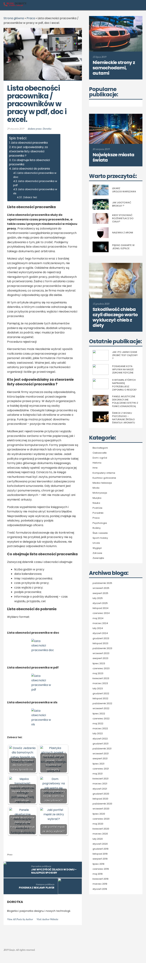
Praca (31, 18)
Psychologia (100, 523)
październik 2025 (102, 583)
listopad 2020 (100, 798)
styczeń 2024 (100, 633)
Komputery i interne (104, 473)
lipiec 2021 (98, 763)
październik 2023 (102, 648)
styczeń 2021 (100, 788)
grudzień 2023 (101, 638)
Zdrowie (97, 553)
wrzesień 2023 (101, 653)
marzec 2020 (100, 833)
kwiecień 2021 (100, 778)
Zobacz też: (30, 197)
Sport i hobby (100, 538)
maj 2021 (98, 773)
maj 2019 (98, 874)
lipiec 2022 (99, 713)
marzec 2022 (100, 728)
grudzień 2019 (100, 848)
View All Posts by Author (20, 919)
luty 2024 (98, 628)
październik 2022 (102, 703)
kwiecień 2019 (100, 879)
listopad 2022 (100, 698)
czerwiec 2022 (101, 718)
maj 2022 (98, 723)
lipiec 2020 (99, 813)
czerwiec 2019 (101, 869)
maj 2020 (98, 823)
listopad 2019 (100, 853)
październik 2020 (102, 803)
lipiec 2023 (99, 663)
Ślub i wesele (100, 533)
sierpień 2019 (100, 858)
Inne (95, 467)
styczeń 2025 (100, 603)
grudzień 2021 (100, 743)
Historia (97, 462)
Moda (96, 487)
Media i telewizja (102, 483)
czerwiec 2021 (101, 768)
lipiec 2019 (98, 864)
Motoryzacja (100, 492)
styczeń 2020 (100, 844)
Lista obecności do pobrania (31, 168)
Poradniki (98, 513)
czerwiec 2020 (101, 818)
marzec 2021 (100, 783)
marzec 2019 (100, 884)
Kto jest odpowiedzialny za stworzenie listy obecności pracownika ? (28, 151)
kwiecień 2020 (101, 828)
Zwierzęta (98, 558)
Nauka (96, 503)
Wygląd (97, 548)
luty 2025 (98, 598)
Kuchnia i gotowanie (104, 478)
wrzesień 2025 (101, 588)
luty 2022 (98, 733)
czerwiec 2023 (101, 668)
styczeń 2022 (100, 738)
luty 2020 (98, 839)
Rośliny (97, 528)
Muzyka (97, 498)
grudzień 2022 (101, 693)
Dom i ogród (100, 457)
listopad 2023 (100, 643)
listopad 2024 (100, 608)
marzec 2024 (100, 623)
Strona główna (14, 18)
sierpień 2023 (100, 658)
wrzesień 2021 (101, 753)
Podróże (97, 508)
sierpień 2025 (100, 593)
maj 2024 (98, 618)
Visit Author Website (47, 919)
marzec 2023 (100, 683)
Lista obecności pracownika (29, 143)
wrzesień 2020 (101, 808)
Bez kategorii (100, 448)
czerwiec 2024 (101, 613)
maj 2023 (98, 673)
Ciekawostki (100, 452)
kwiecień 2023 (101, 678)
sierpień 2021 (100, 758)
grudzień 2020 (101, 793)
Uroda (96, 543)
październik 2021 (102, 748)
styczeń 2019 (100, 889)
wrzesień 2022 (101, 708)
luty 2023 (98, 688)
